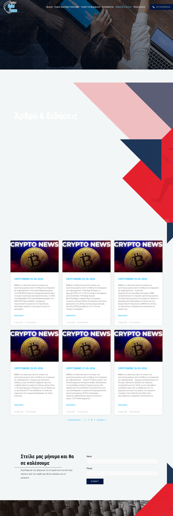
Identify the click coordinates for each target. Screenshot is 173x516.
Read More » (19, 316)
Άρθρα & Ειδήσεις (124, 7)
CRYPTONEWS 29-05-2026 (132, 279)
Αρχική (49, 7)
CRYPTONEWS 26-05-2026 (132, 368)
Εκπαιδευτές (108, 7)
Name (89, 456)
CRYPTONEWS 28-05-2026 (28, 368)
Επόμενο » (101, 420)
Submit (95, 481)
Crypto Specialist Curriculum (66, 7)
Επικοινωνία (139, 7)
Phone (89, 468)
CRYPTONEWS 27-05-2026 (80, 368)
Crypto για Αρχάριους (90, 7)
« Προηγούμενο (74, 420)
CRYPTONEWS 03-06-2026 (28, 279)
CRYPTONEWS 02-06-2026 (80, 279)
